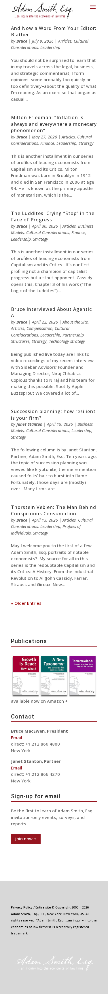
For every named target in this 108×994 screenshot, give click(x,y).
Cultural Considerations (47, 232)
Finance (47, 143)
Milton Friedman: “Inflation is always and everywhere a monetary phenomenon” (54, 124)
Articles (64, 41)
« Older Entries (26, 603)
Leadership (50, 47)
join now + (25, 838)
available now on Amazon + (39, 701)
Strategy (86, 143)
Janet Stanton (29, 424)
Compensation (39, 328)
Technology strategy (67, 341)
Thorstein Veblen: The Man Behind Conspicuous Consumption (53, 510)
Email (16, 737)
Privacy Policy (22, 907)
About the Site (75, 322)
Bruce (21, 41)
